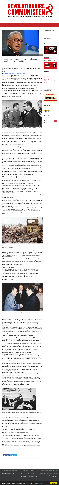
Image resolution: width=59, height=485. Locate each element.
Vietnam (27, 452)
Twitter (14, 455)
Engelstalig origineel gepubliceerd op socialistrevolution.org (14, 73)
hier (46, 92)
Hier (53, 470)
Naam (45, 120)
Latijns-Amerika (6, 452)
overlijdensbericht (12, 79)
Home (6, 25)
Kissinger (16, 452)
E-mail (45, 122)
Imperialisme (12, 452)
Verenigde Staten (22, 452)
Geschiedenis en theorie (36, 25)
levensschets (6, 75)
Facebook (7, 455)
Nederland (17, 25)
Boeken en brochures (49, 25)
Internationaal (25, 25)
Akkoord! (54, 483)
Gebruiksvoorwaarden (50, 125)
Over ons (11, 25)
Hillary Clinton (36, 169)
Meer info (41, 483)
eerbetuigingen (27, 82)
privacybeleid (54, 476)
